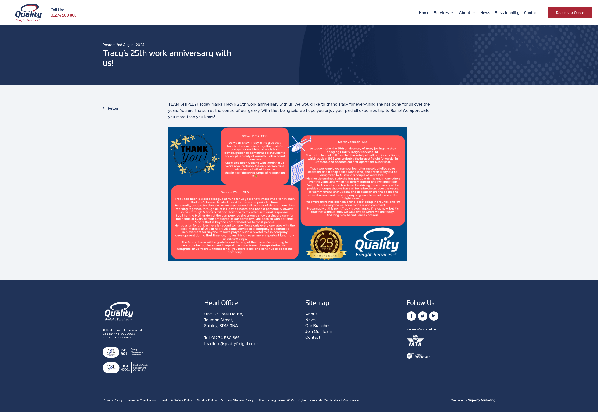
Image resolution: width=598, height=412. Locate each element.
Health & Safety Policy (176, 400)
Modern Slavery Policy (237, 400)
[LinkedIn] (433, 316)
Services (441, 12)
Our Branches (317, 326)
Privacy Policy (113, 400)
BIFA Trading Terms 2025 (276, 400)
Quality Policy (207, 400)
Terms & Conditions (141, 400)
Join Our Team (318, 332)
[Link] (28, 12)
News (485, 12)
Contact (531, 12)
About (464, 12)
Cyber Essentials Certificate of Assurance (328, 400)
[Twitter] (422, 316)
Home (424, 12)
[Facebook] (411, 316)
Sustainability (507, 12)
